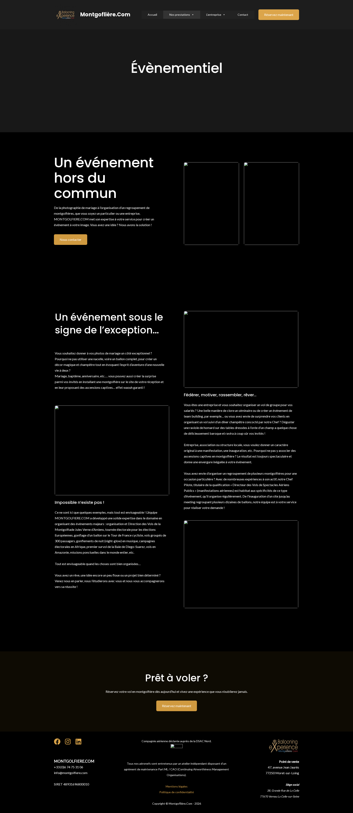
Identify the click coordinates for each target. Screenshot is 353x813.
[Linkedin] (78, 741)
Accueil (152, 14)
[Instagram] (68, 741)
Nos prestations (179, 14)
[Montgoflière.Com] (65, 14)
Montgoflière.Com (105, 14)
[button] (278, 14)
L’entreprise (213, 14)
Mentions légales (177, 786)
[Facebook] (57, 741)
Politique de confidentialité (176, 792)
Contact (243, 14)
